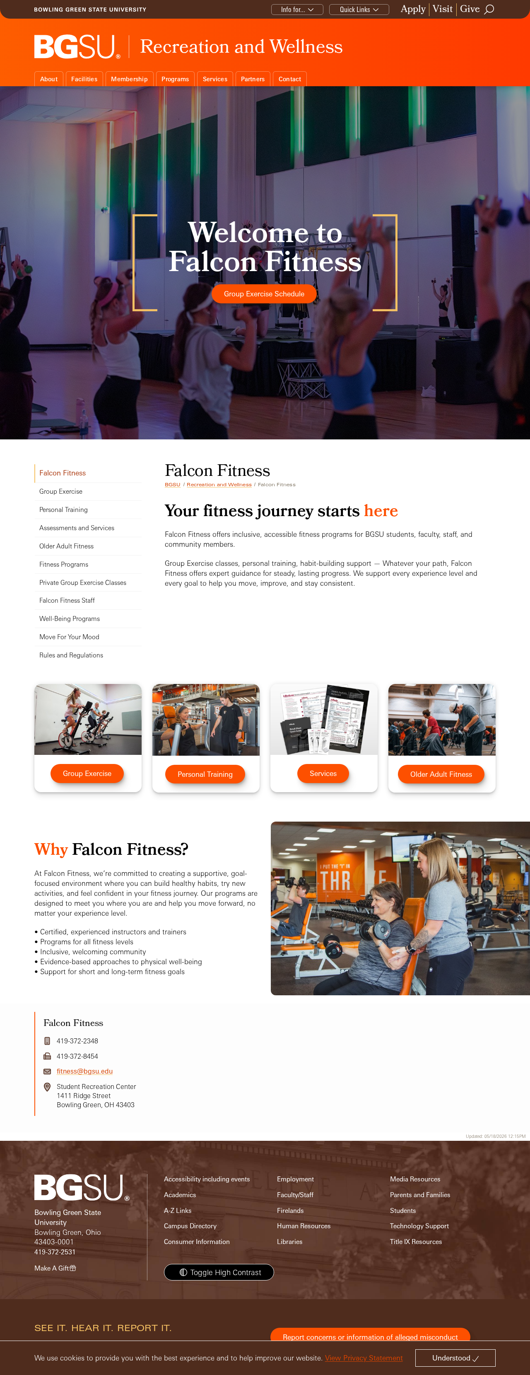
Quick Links (355, 9)
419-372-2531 (55, 1252)
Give (470, 9)
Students (403, 1211)
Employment (295, 1179)
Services (215, 78)
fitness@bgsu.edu (85, 1071)
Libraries (290, 1242)
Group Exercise (60, 491)
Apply (413, 9)
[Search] (489, 9)
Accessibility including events (207, 1179)
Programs (175, 78)
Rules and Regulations (71, 655)
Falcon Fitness (62, 472)
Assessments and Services (76, 528)
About (49, 78)
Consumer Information (197, 1242)
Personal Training (63, 510)
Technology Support (419, 1226)
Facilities (84, 78)
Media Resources (415, 1179)
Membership (129, 78)
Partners (253, 78)
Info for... (293, 9)
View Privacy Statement (364, 1357)
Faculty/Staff (295, 1195)
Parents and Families (420, 1195)
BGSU (173, 484)
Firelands (290, 1211)
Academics (180, 1195)
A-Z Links (178, 1211)
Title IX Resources (416, 1242)
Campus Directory (190, 1226)
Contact (290, 78)
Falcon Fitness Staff (67, 600)
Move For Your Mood (69, 637)
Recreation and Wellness (219, 484)
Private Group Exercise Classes (82, 583)
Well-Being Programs (69, 619)
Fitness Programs (63, 564)
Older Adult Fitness (66, 546)
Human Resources (304, 1226)
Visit (443, 9)
